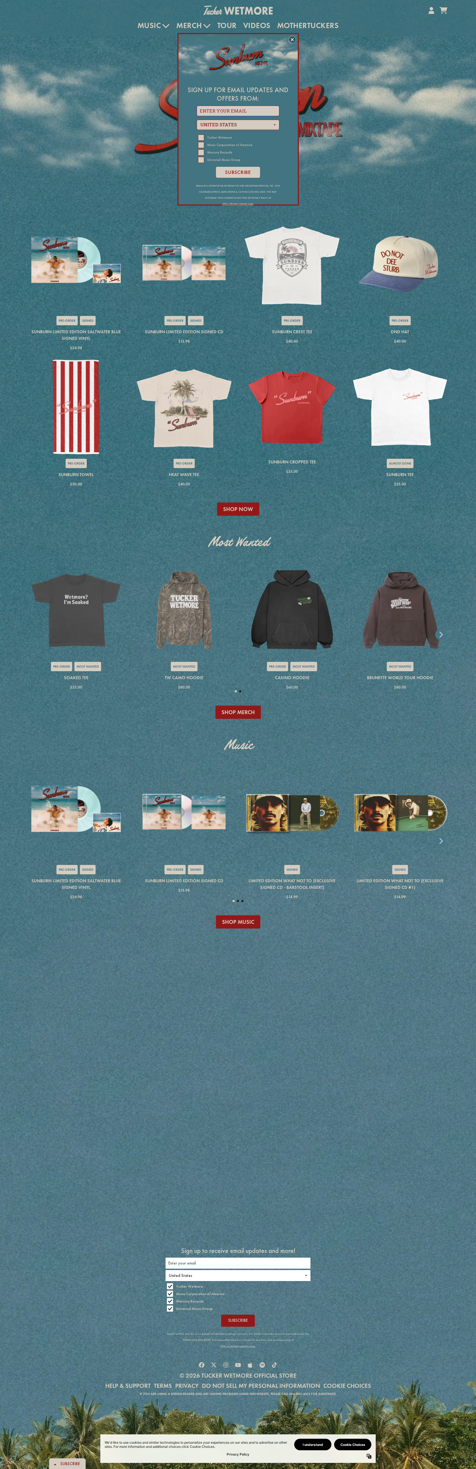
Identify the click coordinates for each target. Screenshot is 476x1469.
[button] (292, 39)
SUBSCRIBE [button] (238, 172)
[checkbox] (238, 138)
